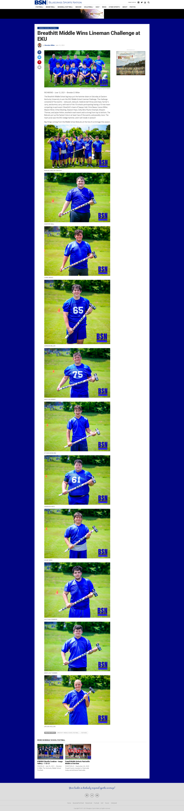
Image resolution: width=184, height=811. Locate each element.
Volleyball (88, 7)
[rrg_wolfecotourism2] (130, 75)
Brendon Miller (50, 45)
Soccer (107, 803)
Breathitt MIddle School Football (68, 733)
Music (104, 7)
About (124, 7)
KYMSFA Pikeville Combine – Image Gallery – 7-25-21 (50, 762)
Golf (97, 7)
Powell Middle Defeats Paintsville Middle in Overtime (77, 762)
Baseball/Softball (65, 7)
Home (69, 803)
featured (84, 733)
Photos (133, 7)
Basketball (50, 7)
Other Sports (114, 7)
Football (39, 7)
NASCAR (78, 7)
